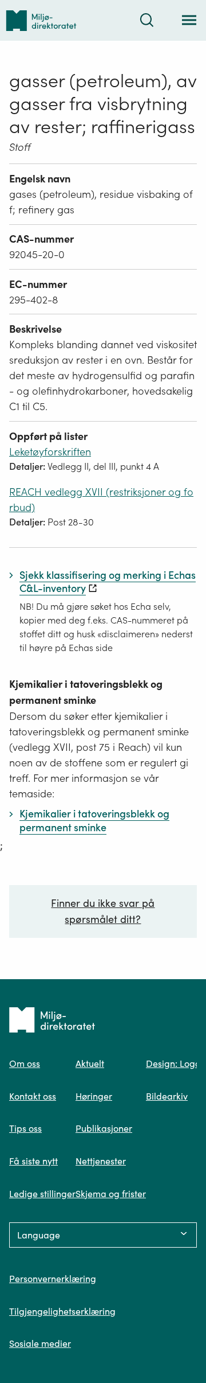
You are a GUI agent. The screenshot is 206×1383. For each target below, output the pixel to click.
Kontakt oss (32, 1096)
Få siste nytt (33, 1161)
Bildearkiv (167, 1096)
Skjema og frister (111, 1193)
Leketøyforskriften (50, 451)
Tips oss (25, 1128)
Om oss (24, 1063)
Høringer (94, 1096)
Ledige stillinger (42, 1193)
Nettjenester (101, 1161)
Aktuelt (90, 1063)
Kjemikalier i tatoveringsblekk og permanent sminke (86, 692)
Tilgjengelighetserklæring (62, 1311)
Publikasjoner (104, 1128)
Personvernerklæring (52, 1278)
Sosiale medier (40, 1343)
